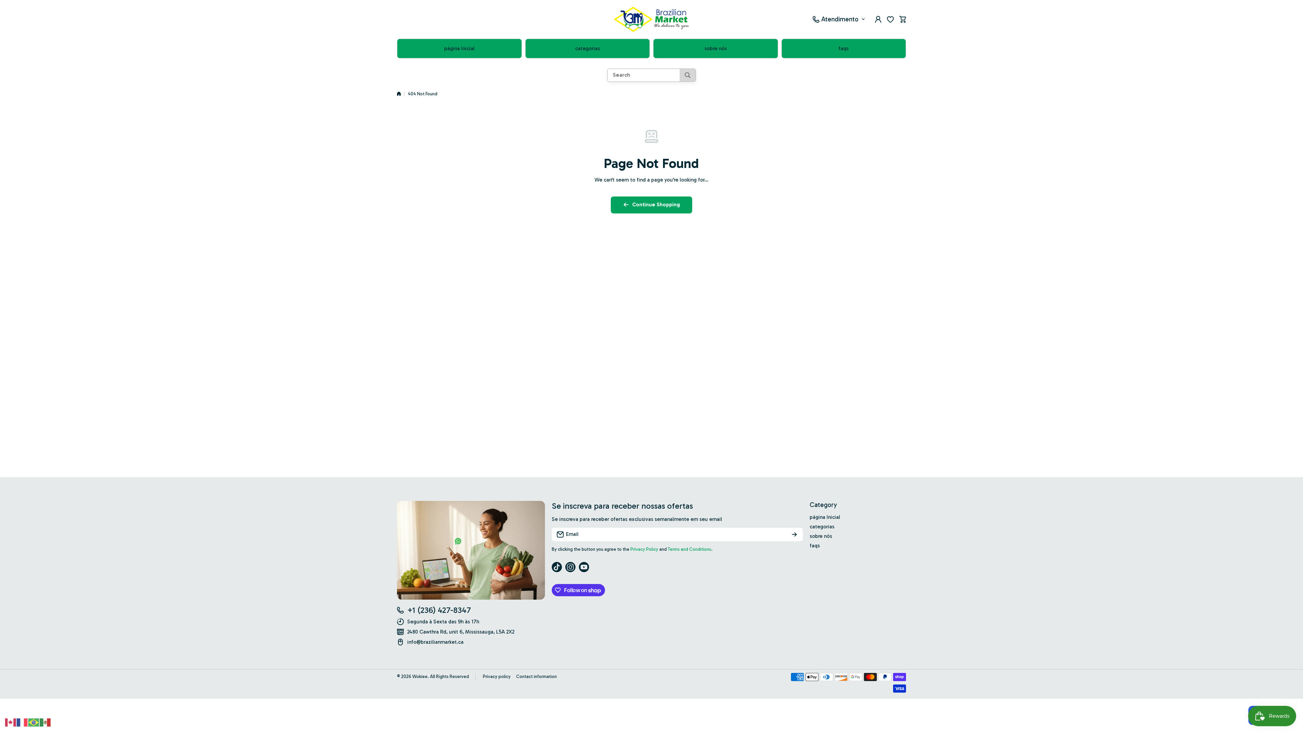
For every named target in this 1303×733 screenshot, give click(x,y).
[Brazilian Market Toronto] (651, 19)
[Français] (22, 722)
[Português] (34, 722)
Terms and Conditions (689, 549)
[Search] (688, 75)
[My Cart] (902, 19)
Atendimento (839, 19)
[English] (11, 722)
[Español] (45, 722)
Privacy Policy (644, 549)
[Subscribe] (794, 534)
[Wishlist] (890, 19)
